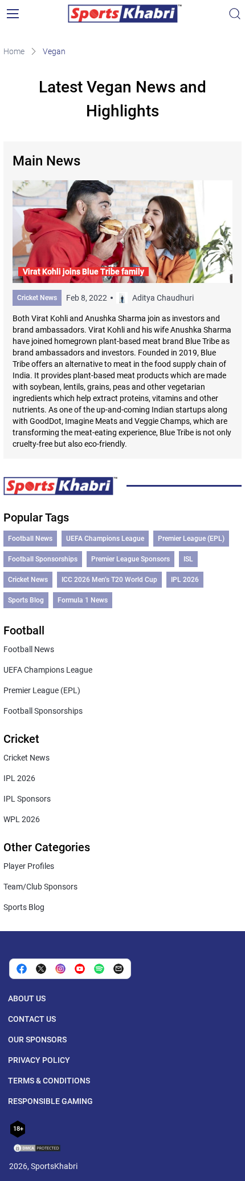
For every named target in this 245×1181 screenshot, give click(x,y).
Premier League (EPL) (191, 539)
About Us (27, 998)
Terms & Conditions (49, 1080)
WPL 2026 (21, 819)
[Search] (235, 14)
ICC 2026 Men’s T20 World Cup (109, 580)
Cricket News (37, 298)
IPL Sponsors (27, 798)
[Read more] (122, 315)
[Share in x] (41, 969)
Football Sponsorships (42, 559)
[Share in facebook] (22, 969)
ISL (188, 559)
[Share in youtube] (80, 969)
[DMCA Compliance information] (37, 1149)
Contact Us (32, 1019)
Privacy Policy (39, 1060)
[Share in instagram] (60, 969)
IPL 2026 (185, 580)
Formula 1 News (83, 600)
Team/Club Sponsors (40, 886)
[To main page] (125, 14)
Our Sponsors (37, 1039)
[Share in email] (118, 969)
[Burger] (12, 14)
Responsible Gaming (50, 1101)
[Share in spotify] (99, 969)
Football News (30, 539)
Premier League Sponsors (130, 559)
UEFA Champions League (105, 539)
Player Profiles (28, 866)
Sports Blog (26, 600)
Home (13, 51)
